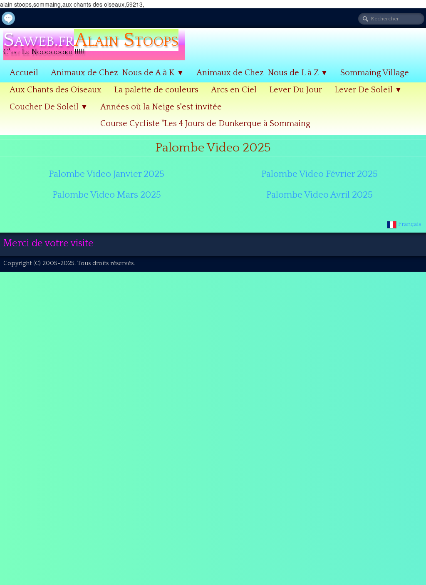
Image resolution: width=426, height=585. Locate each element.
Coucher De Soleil (49, 107)
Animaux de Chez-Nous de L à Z (262, 72)
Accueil (24, 72)
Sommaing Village (374, 72)
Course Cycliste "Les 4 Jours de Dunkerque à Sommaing (205, 123)
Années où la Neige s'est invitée (161, 107)
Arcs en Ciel (234, 89)
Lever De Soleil (368, 89)
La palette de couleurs (156, 89)
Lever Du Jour (295, 89)
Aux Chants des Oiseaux (56, 89)
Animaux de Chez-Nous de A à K (117, 72)
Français (410, 224)
